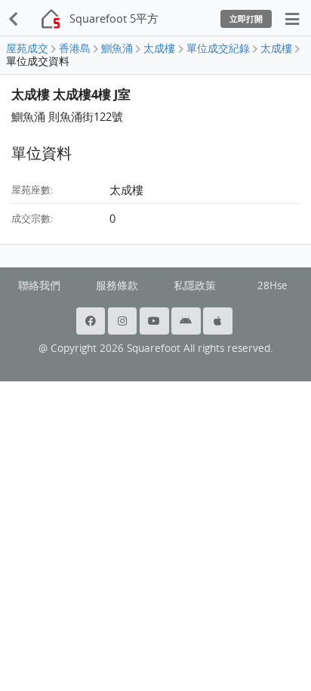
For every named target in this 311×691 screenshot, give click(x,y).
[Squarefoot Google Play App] (187, 321)
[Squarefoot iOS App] (219, 321)
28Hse (272, 285)
